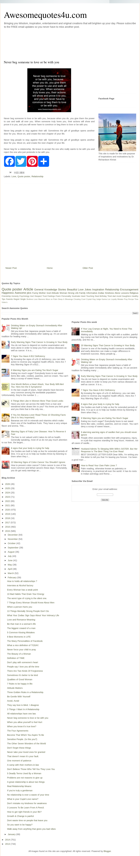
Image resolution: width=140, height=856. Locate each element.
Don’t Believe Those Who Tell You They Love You (31, 769)
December (13, 535)
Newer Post (11, 268)
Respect (38, 296)
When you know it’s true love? (21, 726)
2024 (8, 492)
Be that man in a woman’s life (21, 624)
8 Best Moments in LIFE (19, 637)
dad (114, 296)
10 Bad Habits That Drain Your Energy (25, 594)
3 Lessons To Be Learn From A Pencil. (25, 807)
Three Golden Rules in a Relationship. (25, 692)
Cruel (83, 299)
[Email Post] (10, 172)
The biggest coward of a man (21, 628)
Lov (109, 299)
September (13, 547)
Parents (9, 299)
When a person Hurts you (19, 607)
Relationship (37, 176)
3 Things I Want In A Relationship (23, 709)
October (12, 543)
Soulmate (76, 296)
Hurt (32, 296)
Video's (4, 302)
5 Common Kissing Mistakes (21, 632)
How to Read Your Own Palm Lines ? (99, 465)
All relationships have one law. (21, 713)
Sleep (60, 299)
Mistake (120, 299)
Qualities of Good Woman (19, 679)
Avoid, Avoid (13, 701)
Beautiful (72, 289)
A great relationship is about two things (26, 782)
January (12, 834)
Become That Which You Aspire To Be (25, 735)
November (13, 539)
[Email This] (15, 173)
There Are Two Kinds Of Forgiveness (25, 671)
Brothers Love (32, 299)
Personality (66, 296)
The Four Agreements (17, 731)
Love (13, 176)
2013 (8, 844)
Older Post (88, 268)
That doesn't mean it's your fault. (23, 756)
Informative (91, 293)
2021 (8, 505)
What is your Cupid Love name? (22, 799)
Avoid (118, 296)
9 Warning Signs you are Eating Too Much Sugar (34, 370)
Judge (98, 299)
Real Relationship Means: (19, 786)
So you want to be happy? (19, 824)
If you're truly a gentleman (19, 790)
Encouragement (129, 289)
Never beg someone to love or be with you (27, 718)
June (10, 560)
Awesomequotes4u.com (45, 14)
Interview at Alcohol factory (20, 585)
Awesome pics (23, 292)
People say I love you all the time (23, 666)
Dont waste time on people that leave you (27, 820)
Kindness (109, 293)
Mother (42, 293)
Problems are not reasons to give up (24, 777)
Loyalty (114, 299)
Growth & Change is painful (20, 816)
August (11, 552)
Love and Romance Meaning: (21, 619)
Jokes (88, 289)
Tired (109, 296)
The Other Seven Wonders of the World (26, 743)
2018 (8, 518)
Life (77, 293)
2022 (8, 501)
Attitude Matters (15, 688)
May (10, 564)
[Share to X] (19, 173)
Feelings (51, 296)
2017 (8, 522)
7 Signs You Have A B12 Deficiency (28, 356)
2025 (8, 488)
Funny (35, 293)
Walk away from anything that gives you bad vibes (31, 829)
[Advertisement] (57, 43)
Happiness (8, 292)
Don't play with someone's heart (22, 662)
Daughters (126, 296)
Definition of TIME (15, 658)
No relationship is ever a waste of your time (28, 795)
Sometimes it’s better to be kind (22, 675)
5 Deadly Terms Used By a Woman (24, 773)
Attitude (55, 293)
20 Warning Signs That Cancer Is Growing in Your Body (108, 345)
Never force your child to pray (21, 649)
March (11, 573)
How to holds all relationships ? (22, 581)
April (10, 569)
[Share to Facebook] (21, 173)
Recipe (131, 299)
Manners (41, 299)
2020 (8, 509)
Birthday (103, 296)
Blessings (69, 299)
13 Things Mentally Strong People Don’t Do (28, 611)
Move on (49, 299)
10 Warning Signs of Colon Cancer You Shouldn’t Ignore (38, 462)
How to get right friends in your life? (24, 812)
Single (23, 299)
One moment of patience (19, 760)
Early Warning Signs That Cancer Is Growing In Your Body (39, 342)
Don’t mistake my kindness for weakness (27, 803)
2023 (8, 497)
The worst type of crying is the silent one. (27, 598)
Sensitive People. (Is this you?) (22, 739)
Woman (63, 293)
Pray (126, 299)
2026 (8, 484)
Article (28, 289)
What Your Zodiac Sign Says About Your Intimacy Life (33, 615)
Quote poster (24, 176)
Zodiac (101, 293)
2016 (8, 527)
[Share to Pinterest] (23, 173)
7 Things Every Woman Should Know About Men (30, 602)
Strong (71, 293)
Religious (134, 293)
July (10, 556)
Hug (94, 299)
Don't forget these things (19, 748)
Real (97, 296)
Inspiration (98, 289)
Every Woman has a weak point (22, 590)
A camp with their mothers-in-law (23, 765)
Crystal (89, 299)
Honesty (15, 296)
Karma (104, 299)
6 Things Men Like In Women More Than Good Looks (37, 401)
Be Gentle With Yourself (18, 696)
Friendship (6, 296)
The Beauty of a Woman (19, 654)
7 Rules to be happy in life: (20, 684)
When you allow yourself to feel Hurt (24, 722)
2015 (8, 531)
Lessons (125, 293)
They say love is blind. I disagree (23, 705)
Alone (117, 293)
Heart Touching (87, 296)
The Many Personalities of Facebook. (25, 641)
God (49, 293)
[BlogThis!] (17, 173)
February (12, 577)
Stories (62, 289)
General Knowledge (45, 289)
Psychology (24, 296)
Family (82, 293)
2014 (8, 839)
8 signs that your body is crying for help (30, 448)
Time (136, 299)
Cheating (77, 299)
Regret (16, 299)
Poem (58, 296)
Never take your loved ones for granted (26, 752)
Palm (55, 299)
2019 (8, 514)
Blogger (107, 851)
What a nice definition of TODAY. (23, 645)
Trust (44, 296)
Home (50, 268)
